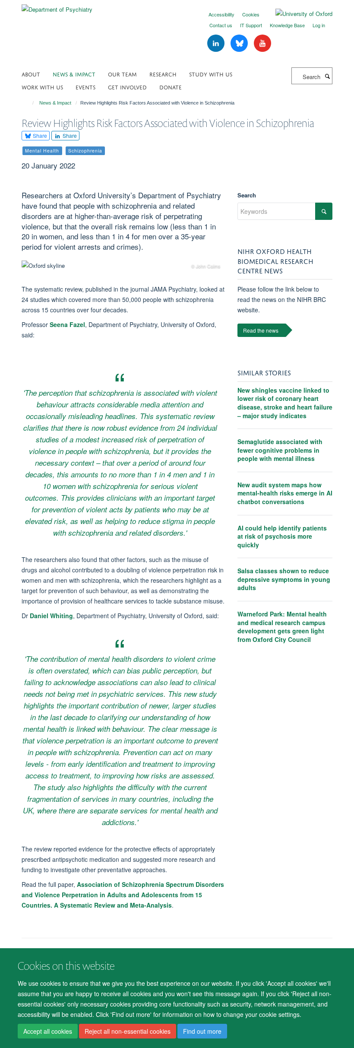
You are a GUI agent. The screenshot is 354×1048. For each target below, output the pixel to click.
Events (85, 87)
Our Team (122, 74)
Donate (170, 87)
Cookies (250, 14)
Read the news (260, 330)
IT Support (251, 25)
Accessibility (221, 14)
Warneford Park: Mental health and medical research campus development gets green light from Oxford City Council (282, 627)
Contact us (220, 25)
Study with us (210, 74)
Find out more (202, 1031)
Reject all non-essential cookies (128, 1031)
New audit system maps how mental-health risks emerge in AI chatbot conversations (284, 493)
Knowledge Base (287, 25)
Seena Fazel (67, 324)
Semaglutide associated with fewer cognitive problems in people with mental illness (279, 450)
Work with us (42, 87)
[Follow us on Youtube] (262, 43)
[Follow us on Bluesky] (240, 43)
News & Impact (74, 74)
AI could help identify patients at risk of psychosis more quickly (282, 536)
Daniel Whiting (51, 615)
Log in (319, 25)
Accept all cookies (47, 1031)
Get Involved (127, 87)
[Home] (29, 103)
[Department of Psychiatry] (57, 6)
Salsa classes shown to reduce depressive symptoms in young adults (283, 579)
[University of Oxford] (297, 14)
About (31, 74)
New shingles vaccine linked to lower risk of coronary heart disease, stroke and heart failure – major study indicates (284, 403)
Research (163, 74)
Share (39, 135)
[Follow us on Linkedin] (216, 43)
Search (246, 195)
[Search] (327, 76)
